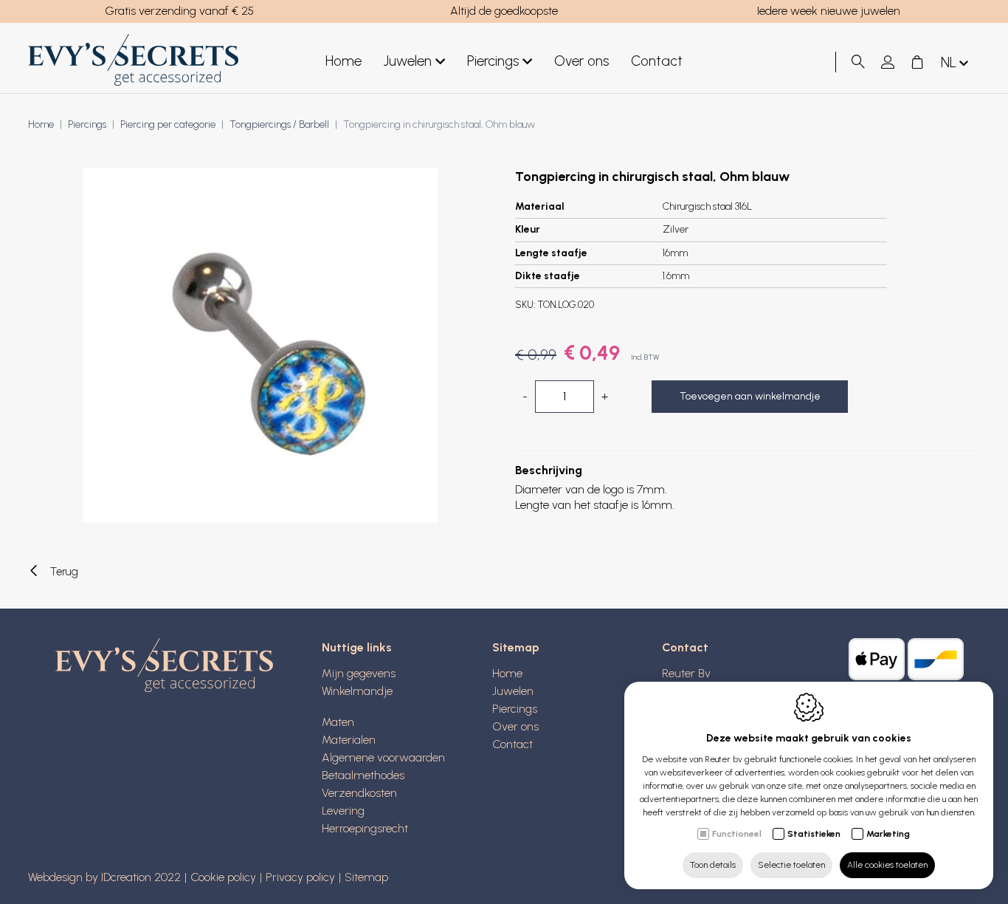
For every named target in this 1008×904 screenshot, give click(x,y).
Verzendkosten (359, 793)
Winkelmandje (357, 691)
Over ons (581, 60)
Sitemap (515, 647)
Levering (343, 811)
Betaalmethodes (363, 775)
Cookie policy (223, 877)
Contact (657, 60)
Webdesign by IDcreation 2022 (104, 877)
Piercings (493, 60)
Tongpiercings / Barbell (279, 124)
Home (343, 60)
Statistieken (813, 834)
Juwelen (408, 60)
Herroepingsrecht (365, 828)
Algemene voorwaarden (383, 757)
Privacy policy (300, 877)
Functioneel (737, 834)
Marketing (888, 834)
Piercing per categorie (167, 124)
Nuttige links (357, 647)
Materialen (349, 740)
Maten (338, 722)
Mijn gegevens (359, 673)
